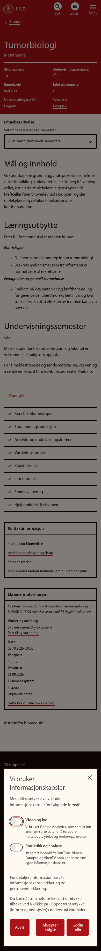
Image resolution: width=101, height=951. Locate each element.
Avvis (19, 927)
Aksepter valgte (50, 927)
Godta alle (78, 927)
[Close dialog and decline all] (89, 776)
